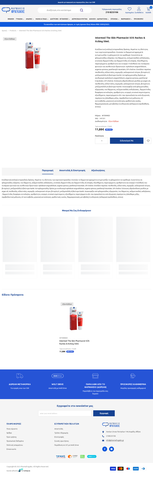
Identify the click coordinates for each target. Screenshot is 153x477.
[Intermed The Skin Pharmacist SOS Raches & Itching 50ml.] (76, 318)
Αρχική (4, 31)
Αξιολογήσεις (98, 170)
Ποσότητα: (99, 136)
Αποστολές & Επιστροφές (72, 170)
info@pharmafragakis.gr (115, 440)
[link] (19, 268)
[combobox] (62, 10)
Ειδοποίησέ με (126, 141)
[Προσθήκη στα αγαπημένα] (148, 141)
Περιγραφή (47, 170)
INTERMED (106, 116)
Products (13, 31)
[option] (33, 55)
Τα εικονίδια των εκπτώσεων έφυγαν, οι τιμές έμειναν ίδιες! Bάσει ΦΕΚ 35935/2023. (76, 24)
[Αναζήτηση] (65, 10)
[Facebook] (104, 449)
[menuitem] (11, 19)
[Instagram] (111, 449)
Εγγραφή (104, 413)
